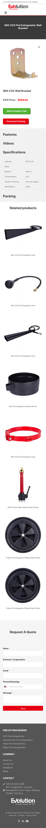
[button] (4, 12)
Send (23, 708)
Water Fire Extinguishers (14, 747)
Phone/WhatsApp (11, 682)
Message (8, 693)
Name (6, 648)
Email (6, 671)
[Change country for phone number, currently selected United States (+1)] (6, 686)
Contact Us (8, 764)
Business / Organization (14, 659)
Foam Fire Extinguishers (14, 743)
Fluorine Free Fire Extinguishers (18, 740)
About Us (7, 760)
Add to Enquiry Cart (17, 111)
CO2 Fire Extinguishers (13, 736)
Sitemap (21, 815)
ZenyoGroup (28, 813)
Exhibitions (8, 767)
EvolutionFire (17, 813)
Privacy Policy (31, 815)
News (5, 771)
